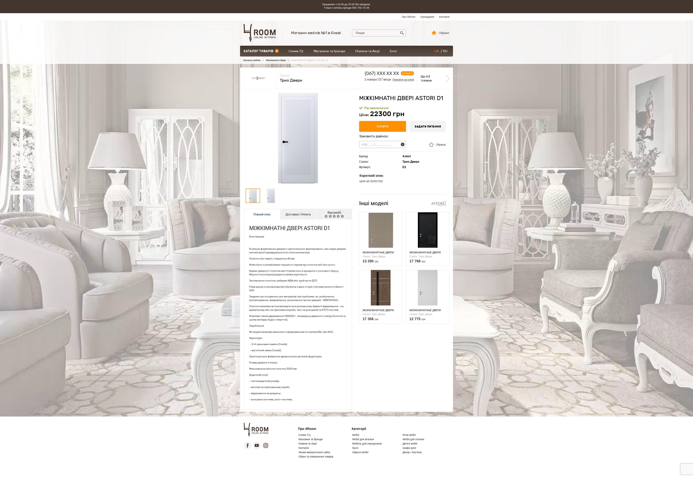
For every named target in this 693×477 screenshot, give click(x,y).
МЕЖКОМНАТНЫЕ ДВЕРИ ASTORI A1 (378, 252)
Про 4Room (408, 16)
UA (436, 51)
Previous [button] (249, 138)
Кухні (355, 447)
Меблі (355, 434)
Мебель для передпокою (367, 443)
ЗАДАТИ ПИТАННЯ (428, 126)
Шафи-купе (409, 447)
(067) (382, 73)
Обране (444, 33)
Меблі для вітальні (363, 439)
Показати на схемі (403, 79)
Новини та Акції (367, 51)
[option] (298, 138)
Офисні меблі (360, 452)
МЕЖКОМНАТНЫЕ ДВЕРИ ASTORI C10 (378, 310)
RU (445, 51)
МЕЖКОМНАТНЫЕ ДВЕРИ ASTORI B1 (425, 252)
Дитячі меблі (410, 443)
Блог (393, 51)
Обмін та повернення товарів (315, 456)
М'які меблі (409, 434)
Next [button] (346, 138)
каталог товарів (258, 51)
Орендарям (427, 16)
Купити (382, 126)
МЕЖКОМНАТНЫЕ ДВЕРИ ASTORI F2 (425, 310)
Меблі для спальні (413, 439)
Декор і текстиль (412, 452)
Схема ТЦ (296, 51)
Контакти (444, 16)
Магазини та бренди (329, 51)
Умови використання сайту (314, 452)
